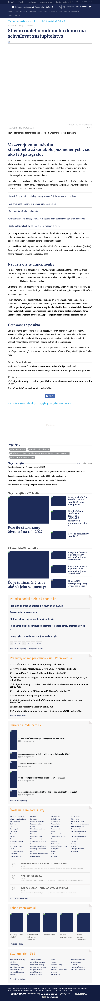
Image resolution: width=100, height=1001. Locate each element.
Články (21, 26)
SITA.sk (20, 2)
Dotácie (12, 839)
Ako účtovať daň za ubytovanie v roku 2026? (30, 388)
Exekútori (13, 974)
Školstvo (53, 851)
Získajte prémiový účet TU (44, 7)
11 (33, 643)
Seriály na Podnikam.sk (25, 725)
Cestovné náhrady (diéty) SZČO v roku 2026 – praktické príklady (37, 480)
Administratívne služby (17, 960)
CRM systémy (14, 965)
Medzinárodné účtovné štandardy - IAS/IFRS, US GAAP (38, 841)
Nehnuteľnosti (55, 816)
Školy (52, 854)
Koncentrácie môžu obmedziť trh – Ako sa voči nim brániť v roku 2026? (47, 792)
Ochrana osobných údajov (26, 990)
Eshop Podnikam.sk (23, 908)
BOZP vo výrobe (15, 821)
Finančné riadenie (16, 856)
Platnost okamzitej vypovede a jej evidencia (32, 619)
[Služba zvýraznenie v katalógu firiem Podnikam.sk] (33, 922)
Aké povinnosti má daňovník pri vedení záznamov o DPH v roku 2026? (46, 711)
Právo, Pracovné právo (58, 836)
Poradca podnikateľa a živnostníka (33, 599)
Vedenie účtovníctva (78, 967)
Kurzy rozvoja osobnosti (38, 967)
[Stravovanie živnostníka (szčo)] (66, 922)
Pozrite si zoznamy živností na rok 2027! (26, 467)
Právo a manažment (58, 834)
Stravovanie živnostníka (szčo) (66, 936)
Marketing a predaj (36, 836)
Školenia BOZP (76, 962)
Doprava (12, 836)
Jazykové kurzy (35, 960)
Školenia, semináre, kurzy (27, 810)
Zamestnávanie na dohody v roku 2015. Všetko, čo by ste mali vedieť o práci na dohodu (47, 218)
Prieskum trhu (55, 974)
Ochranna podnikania (27, 741)
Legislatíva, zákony (36, 824)
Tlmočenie (74, 965)
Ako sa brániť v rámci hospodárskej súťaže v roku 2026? (41, 738)
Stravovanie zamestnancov (23, 612)
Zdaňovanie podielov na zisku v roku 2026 (31, 707)
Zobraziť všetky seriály (18, 801)
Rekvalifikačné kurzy (78, 960)
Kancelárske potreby (37, 965)
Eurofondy (13, 854)
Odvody (67, 12)
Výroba (73, 841)
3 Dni (78, 463)
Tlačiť (90, 128)
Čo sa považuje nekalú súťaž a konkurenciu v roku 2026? (41, 778)
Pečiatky (54, 962)
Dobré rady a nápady (62, 2)
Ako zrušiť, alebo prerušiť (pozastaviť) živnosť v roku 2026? (40, 691)
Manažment (24, 12)
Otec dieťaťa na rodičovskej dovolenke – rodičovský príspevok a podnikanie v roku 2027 (77, 518)
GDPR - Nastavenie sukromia (63, 990)
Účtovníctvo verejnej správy (80, 824)
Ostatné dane (55, 821)
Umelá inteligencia (77, 826)
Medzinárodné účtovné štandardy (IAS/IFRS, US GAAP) (38, 848)
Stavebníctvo (75, 816)
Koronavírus (34, 819)
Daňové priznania (26, 766)
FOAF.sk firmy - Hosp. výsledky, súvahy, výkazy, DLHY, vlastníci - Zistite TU (40, 403)
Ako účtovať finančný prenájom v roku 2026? (33, 695)
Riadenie (54, 841)
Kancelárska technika (37, 962)
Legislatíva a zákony (37, 821)
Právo (53, 831)
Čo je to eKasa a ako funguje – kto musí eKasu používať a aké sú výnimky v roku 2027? (46, 472)
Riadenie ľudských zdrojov (59, 846)
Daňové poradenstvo (17, 967)
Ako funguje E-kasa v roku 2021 (16, 936)
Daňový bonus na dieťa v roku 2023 (22, 457)
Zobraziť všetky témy (18, 649)
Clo (11, 826)
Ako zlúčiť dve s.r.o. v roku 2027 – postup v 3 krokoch (37, 664)
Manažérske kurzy (36, 972)
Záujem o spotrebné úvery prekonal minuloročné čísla (32, 204)
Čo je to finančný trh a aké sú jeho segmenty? (27, 584)
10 (28, 643)
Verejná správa (76, 829)
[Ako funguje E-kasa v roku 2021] (16, 922)
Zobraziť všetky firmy (18, 979)
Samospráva (55, 849)
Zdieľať (51, 396)
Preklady (54, 967)
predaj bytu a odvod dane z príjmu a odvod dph (33, 636)
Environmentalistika (16, 851)
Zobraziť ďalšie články (18, 716)
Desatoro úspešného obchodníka (23, 211)
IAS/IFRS (33, 816)
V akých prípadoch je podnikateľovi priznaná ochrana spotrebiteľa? (77, 556)
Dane (61, 12)
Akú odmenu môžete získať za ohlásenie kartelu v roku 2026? (44, 754)
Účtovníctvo (53, 12)
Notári (53, 960)
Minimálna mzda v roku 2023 (39, 449)
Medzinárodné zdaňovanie (39, 854)
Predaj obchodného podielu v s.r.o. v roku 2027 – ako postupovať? (37, 476)
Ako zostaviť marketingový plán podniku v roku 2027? (32, 485)
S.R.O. (16, 12)
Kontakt (51, 990)
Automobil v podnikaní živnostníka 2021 (82, 937)
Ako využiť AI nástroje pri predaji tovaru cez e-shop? (77, 583)
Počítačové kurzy (56, 965)
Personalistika (55, 824)
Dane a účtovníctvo (16, 834)
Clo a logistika (14, 829)
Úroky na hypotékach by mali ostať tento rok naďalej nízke (34, 226)
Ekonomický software (17, 972)
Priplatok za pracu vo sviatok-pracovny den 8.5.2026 (36, 605)
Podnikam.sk (32, 2)
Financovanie (42, 12)
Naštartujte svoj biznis (17, 449)
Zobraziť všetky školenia (19, 898)
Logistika (33, 826)
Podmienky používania (41, 990)
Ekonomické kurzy (16, 969)
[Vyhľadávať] (60, 7)
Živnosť (10, 12)
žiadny (73, 844)
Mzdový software (36, 974)
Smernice (54, 856)
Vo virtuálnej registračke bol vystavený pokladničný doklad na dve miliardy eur (43, 196)
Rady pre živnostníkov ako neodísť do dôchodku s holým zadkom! (41, 366)
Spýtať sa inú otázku (35, 649)
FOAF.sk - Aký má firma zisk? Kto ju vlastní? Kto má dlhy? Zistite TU (37, 21)
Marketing (32, 12)
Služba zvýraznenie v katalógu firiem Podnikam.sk (33, 937)
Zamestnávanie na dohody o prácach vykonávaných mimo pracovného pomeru (49, 370)
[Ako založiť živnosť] (50, 922)
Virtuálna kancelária (78, 969)
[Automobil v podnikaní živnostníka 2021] (83, 922)
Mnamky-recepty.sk (46, 2)
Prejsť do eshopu (16, 944)
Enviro (12, 849)
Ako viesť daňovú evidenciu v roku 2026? (35, 764)
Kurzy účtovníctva (36, 969)
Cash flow (13, 824)
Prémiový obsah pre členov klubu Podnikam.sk (41, 658)
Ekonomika (75, 12)
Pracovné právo (56, 829)
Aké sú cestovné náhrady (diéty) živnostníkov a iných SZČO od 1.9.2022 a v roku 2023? (39, 453)
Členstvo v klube (14, 16)
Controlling (13, 831)
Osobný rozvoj (55, 819)
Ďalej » (39, 643)
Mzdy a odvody (35, 856)
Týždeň (84, 463)
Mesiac (90, 463)
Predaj (53, 839)
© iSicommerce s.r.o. (20, 988)
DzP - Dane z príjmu (16, 846)
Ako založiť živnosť (49, 935)
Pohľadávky (55, 826)
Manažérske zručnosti (37, 829)
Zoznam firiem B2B (22, 953)
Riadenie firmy (55, 844)
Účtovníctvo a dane (77, 821)
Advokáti (13, 962)
